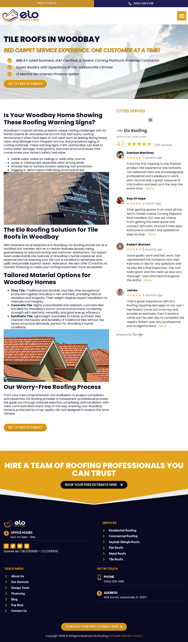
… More (149, 188)
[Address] (99, 593)
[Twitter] (12, 546)
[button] (181, 15)
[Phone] (99, 577)
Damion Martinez (140, 152)
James (132, 290)
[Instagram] (6, 546)
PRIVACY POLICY (132, 636)
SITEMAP (115, 636)
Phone (109, 576)
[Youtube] (19, 546)
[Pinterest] (26, 546)
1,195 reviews (163, 145)
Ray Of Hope (136, 198)
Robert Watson (138, 244)
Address (111, 592)
